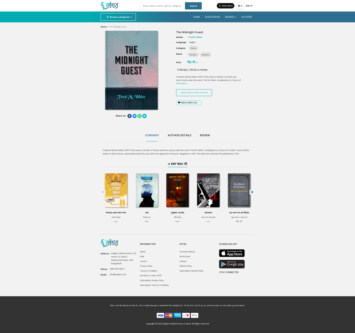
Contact (183, 261)
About (142, 251)
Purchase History (187, 251)
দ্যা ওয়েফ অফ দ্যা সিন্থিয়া (239, 212)
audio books (212, 16)
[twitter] (144, 116)
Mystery (205, 54)
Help (142, 256)
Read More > (182, 83)
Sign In (249, 5)
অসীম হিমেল (177, 217)
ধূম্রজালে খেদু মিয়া (177, 212)
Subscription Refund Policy (191, 270)
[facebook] (129, 116)
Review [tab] (205, 135)
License (143, 261)
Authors (246, 16)
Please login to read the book (194, 92)
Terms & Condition (148, 270)
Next (252, 192)
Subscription (227, 5)
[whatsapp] (139, 116)
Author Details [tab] (179, 135)
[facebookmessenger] (134, 116)
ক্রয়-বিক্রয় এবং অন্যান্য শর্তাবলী (150, 275)
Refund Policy (186, 266)
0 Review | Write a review (192, 69)
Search (193, 5)
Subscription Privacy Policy (152, 280)
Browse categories (120, 17)
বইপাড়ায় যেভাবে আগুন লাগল (116, 212)
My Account (185, 256)
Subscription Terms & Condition (154, 285)
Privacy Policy (146, 266)
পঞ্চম (147, 212)
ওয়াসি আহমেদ (116, 217)
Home (196, 16)
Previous (103, 192)
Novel (193, 48)
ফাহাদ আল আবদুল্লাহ (208, 217)
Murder (193, 54)
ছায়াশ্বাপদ (208, 212)
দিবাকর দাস (146, 217)
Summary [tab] (152, 135)
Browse (229, 16)
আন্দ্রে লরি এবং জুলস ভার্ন (239, 217)
